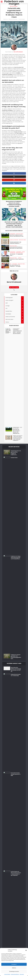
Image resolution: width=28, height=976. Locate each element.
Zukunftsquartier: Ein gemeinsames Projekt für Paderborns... (16, 452)
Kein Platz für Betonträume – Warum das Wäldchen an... (16, 431)
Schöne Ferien (14, 457)
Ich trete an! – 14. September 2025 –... (16, 254)
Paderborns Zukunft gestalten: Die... (17, 259)
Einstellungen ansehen (14, 971)
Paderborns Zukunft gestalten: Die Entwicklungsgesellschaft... (16, 656)
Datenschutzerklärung (15, 974)
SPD (10, 263)
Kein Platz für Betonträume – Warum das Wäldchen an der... (17, 235)
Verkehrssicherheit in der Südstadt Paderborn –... (15, 242)
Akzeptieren (14, 964)
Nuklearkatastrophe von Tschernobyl (16, 675)
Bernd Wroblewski (13, 19)
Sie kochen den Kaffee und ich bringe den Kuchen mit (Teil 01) (16, 669)
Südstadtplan (18, 251)
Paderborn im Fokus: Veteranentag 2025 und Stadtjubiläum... (16, 557)
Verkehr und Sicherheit (14, 239)
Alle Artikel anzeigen (14, 287)
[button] (26, 950)
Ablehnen (14, 967)
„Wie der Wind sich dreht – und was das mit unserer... (17, 332)
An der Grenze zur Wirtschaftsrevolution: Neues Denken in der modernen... (16, 873)
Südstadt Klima (12, 233)
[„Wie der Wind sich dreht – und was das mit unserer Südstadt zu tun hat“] (9, 377)
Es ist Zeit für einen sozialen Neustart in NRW (15, 774)
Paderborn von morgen (14, 2)
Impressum (22, 974)
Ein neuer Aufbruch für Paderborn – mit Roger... (15, 266)
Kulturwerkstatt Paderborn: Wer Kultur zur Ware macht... (16, 247)
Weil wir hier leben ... (14, 6)
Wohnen (19, 257)
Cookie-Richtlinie (7, 974)
